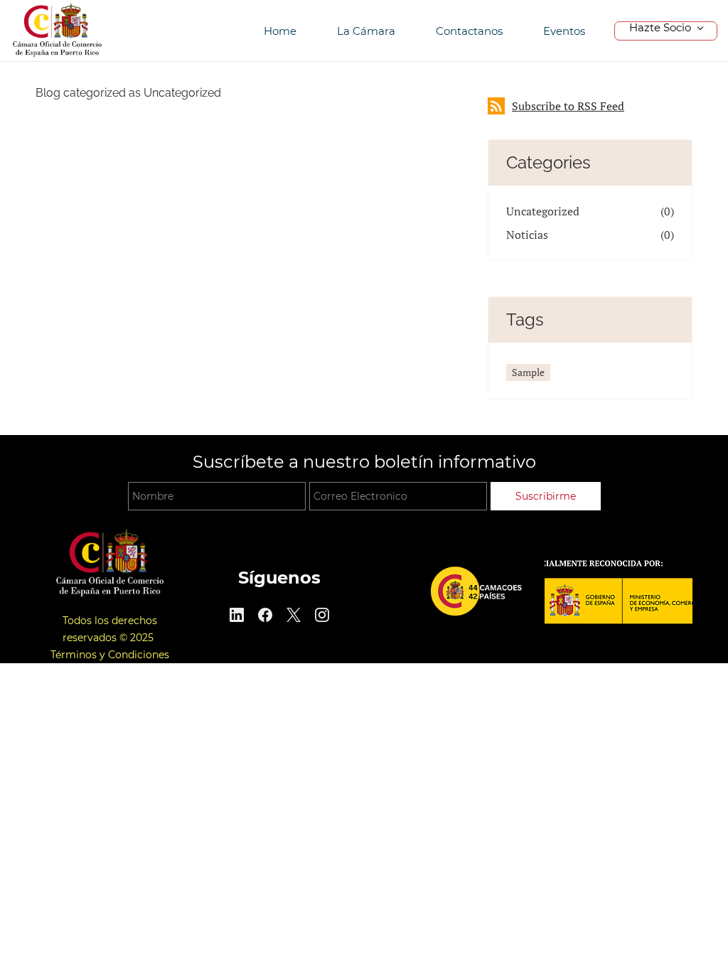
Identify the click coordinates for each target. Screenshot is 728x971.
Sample (528, 372)
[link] (109, 536)
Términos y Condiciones (109, 654)
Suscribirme (545, 496)
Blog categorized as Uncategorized (128, 93)
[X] (293, 615)
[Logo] (57, 31)
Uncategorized (542, 211)
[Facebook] (265, 615)
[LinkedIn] (236, 615)
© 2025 (137, 637)
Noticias (527, 234)
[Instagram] (322, 615)
